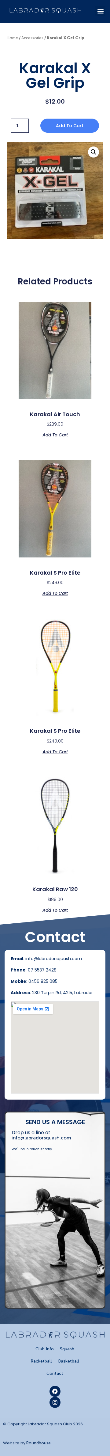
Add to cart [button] (55, 434)
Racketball (41, 1361)
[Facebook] (55, 1391)
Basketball (68, 1361)
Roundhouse (38, 1443)
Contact (54, 1373)
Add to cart (69, 126)
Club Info (44, 1348)
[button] (100, 11)
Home (12, 38)
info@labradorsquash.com (41, 1138)
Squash (67, 1348)
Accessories (32, 38)
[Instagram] (55, 1402)
